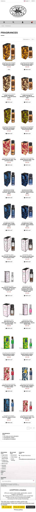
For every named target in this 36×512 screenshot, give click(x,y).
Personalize (30, 507)
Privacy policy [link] (18, 509)
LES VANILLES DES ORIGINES (10, 436)
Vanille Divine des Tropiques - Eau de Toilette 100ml (27, 386)
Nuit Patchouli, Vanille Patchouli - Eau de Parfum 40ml (27, 192)
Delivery (4, 468)
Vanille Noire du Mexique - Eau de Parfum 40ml (27, 128)
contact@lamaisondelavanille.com (27, 459)
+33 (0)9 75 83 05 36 (25, 455)
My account (14, 455)
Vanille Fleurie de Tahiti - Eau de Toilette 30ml (27, 417)
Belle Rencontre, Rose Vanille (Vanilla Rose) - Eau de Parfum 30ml (27, 323)
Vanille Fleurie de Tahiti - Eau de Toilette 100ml (9, 386)
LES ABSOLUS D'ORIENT (9, 439)
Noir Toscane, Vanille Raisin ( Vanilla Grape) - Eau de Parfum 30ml (9, 289)
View (9, 69)
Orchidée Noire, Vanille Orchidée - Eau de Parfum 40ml (27, 225)
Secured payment (4, 466)
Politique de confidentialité (5, 461)
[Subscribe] (33, 480)
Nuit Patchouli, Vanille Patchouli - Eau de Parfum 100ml (8, 192)
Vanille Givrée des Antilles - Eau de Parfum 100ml (9, 64)
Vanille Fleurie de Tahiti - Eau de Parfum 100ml (9, 160)
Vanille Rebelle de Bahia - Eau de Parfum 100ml (9, 355)
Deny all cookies (19, 507)
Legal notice (5, 455)
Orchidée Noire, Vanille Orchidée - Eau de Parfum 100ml (8, 225)
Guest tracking (13, 459)
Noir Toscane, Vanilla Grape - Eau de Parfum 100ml (9, 257)
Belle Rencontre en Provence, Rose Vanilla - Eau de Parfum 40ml (9, 323)
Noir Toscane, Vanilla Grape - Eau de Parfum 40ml (27, 257)
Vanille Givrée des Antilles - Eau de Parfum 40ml (27, 64)
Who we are (5, 463)
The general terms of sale (5, 457)
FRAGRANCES (6, 433)
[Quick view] (15, 45)
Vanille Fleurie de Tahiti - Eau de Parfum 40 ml (27, 160)
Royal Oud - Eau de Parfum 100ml (9, 417)
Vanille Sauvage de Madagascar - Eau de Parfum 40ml (27, 97)
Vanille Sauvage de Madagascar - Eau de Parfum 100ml (9, 97)
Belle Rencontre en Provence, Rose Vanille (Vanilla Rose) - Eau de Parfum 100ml (27, 289)
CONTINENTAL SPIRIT (8, 437)
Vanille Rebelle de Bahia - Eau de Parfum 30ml (27, 355)
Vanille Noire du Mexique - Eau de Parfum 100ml (8, 128)
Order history (14, 457)
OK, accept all (6, 507)
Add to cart (27, 69)
